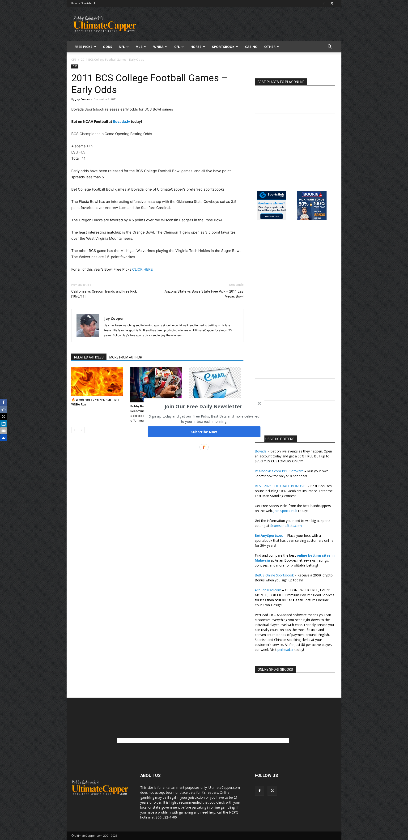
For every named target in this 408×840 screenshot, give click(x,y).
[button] (203, 406)
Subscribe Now (204, 431)
